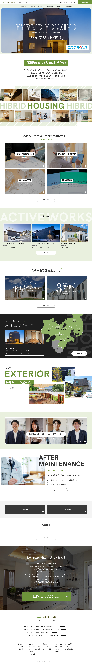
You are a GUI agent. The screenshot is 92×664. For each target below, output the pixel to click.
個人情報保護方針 (70, 649)
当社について (21, 644)
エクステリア (59, 6)
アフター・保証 (68, 6)
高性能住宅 (32, 654)
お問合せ (67, 646)
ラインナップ (41, 6)
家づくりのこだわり (34, 646)
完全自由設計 (32, 651)
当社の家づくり (23, 6)
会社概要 (21, 646)
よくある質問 (68, 644)
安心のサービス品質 (34, 649)
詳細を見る (46, 199)
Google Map (62, 626)
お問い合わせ (85, 2)
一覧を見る (46, 252)
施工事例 (33, 6)
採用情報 (21, 649)
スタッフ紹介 (58, 644)
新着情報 (57, 651)
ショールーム (50, 6)
